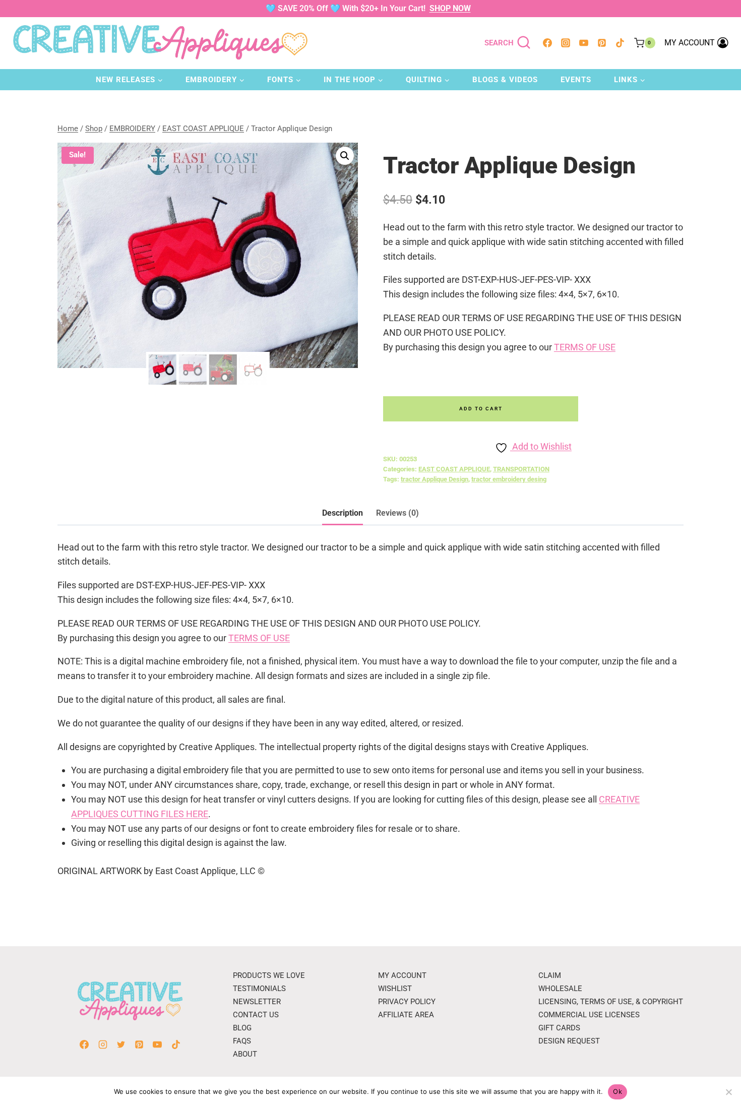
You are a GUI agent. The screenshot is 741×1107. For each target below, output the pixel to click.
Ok (617, 1091)
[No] (728, 1092)
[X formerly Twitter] (121, 1044)
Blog (242, 1027)
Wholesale (560, 988)
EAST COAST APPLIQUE (454, 469)
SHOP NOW (450, 8)
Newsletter (257, 1001)
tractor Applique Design (434, 479)
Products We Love (269, 975)
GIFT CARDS (559, 1027)
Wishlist (395, 988)
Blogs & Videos (505, 79)
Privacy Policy (407, 1001)
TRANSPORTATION (521, 469)
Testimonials (259, 988)
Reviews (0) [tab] (397, 513)
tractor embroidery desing (508, 479)
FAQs (242, 1041)
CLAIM (549, 975)
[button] (345, 156)
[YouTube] (584, 43)
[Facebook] (547, 43)
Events (576, 79)
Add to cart (481, 408)
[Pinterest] (602, 43)
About (245, 1054)
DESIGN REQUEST (569, 1041)
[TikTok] (620, 43)
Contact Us (256, 1014)
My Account (402, 975)
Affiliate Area (406, 1014)
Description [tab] (342, 513)
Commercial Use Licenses (589, 1014)
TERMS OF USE (584, 347)
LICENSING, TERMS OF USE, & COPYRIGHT (610, 1001)
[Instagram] (566, 43)
